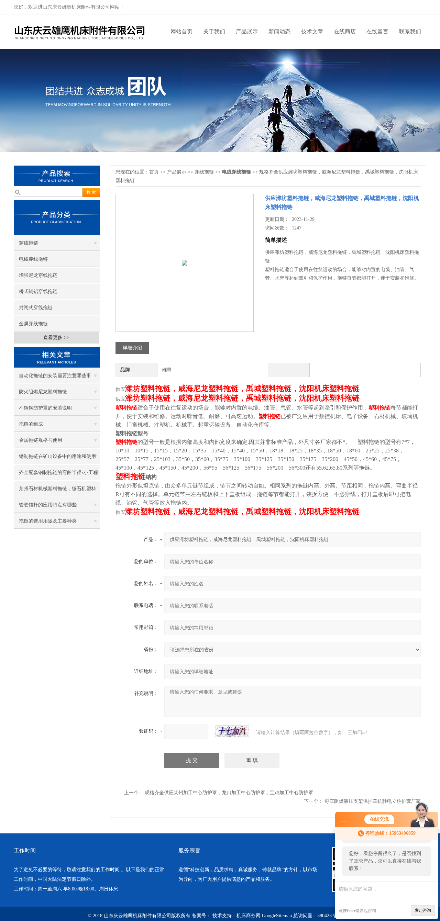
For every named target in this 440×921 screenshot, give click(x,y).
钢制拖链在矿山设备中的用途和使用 (57, 456)
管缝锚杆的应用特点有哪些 (48, 504)
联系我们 (410, 31)
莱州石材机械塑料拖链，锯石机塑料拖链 (57, 491)
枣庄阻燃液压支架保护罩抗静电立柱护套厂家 (372, 801)
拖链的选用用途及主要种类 (48, 521)
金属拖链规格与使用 (40, 440)
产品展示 (247, 31)
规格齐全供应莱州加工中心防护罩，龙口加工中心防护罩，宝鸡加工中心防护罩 (229, 792)
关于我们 (214, 31)
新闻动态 (279, 31)
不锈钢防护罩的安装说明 (45, 408)
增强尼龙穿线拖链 (38, 275)
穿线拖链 (28, 243)
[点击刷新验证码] (232, 731)
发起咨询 (423, 910)
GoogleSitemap (277, 915)
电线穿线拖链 (33, 259)
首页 (154, 172)
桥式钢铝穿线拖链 (38, 291)
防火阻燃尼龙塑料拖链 (43, 391)
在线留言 (377, 31)
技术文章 (312, 31)
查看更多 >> (56, 337)
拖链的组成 (31, 424)
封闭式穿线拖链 (36, 307)
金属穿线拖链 (33, 323)
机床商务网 (248, 915)
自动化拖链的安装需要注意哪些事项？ (55, 378)
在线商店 (345, 31)
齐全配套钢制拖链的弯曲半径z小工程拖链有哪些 (58, 475)
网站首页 (181, 31)
